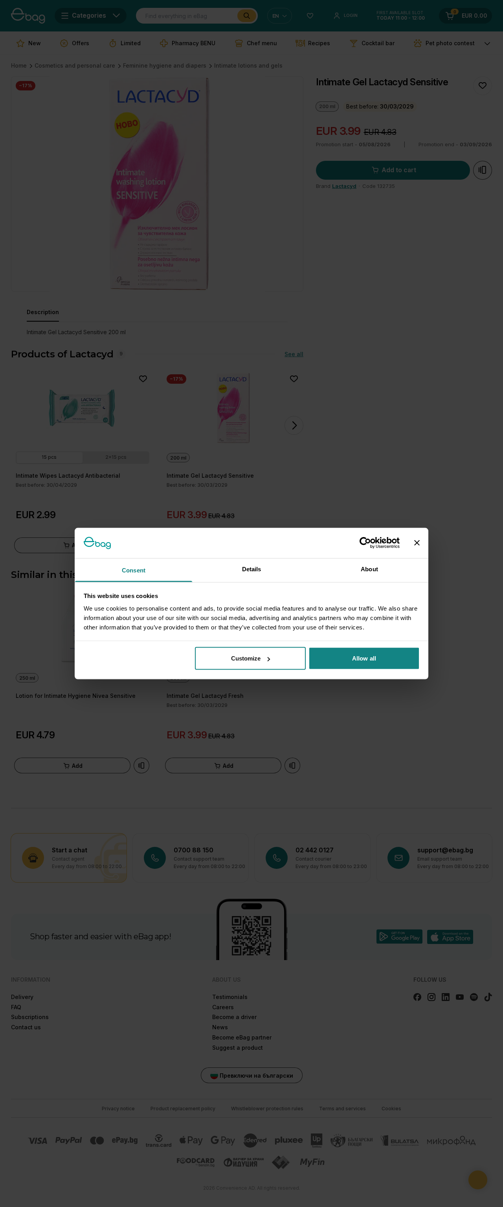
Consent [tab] (133, 570)
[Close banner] (417, 543)
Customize (246, 658)
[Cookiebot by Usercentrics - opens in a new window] (365, 543)
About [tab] (369, 568)
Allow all (364, 658)
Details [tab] (251, 568)
